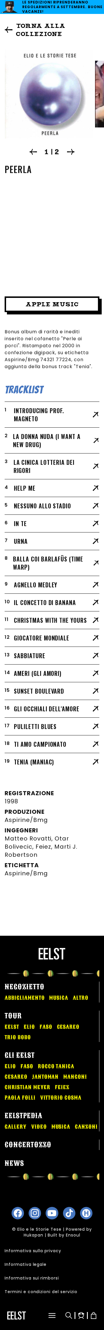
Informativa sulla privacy (33, 1251)
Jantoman (45, 1076)
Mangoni (75, 1076)
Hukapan (33, 1235)
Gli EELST (20, 1055)
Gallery (16, 1126)
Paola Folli (20, 1097)
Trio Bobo (18, 1037)
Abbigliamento (24, 997)
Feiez (62, 1087)
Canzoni (86, 1126)
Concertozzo (28, 1145)
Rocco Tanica (56, 1066)
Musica (58, 997)
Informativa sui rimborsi (32, 1278)
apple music (52, 304)
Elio (29, 1026)
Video (39, 1126)
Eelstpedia (23, 1116)
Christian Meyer (27, 1087)
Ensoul (73, 1235)
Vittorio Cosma (60, 1097)
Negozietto (24, 987)
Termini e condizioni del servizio (41, 1292)
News (14, 1163)
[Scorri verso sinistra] (33, 151)
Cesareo (68, 1026)
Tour (13, 1016)
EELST (12, 1026)
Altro (80, 997)
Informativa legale (26, 1264)
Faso (46, 1026)
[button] (46, 1315)
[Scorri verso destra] (70, 151)
